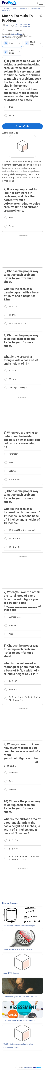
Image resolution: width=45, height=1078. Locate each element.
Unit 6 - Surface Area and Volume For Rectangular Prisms (18, 1045)
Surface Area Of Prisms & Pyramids (18, 949)
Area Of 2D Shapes (11, 973)
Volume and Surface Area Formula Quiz (19, 926)
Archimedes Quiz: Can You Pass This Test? (21, 997)
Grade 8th (26, 26)
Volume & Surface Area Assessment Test (20, 1020)
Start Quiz (22, 126)
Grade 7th (18, 26)
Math (8, 25)
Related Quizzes (10, 903)
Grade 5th (18, 25)
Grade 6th (26, 25)
